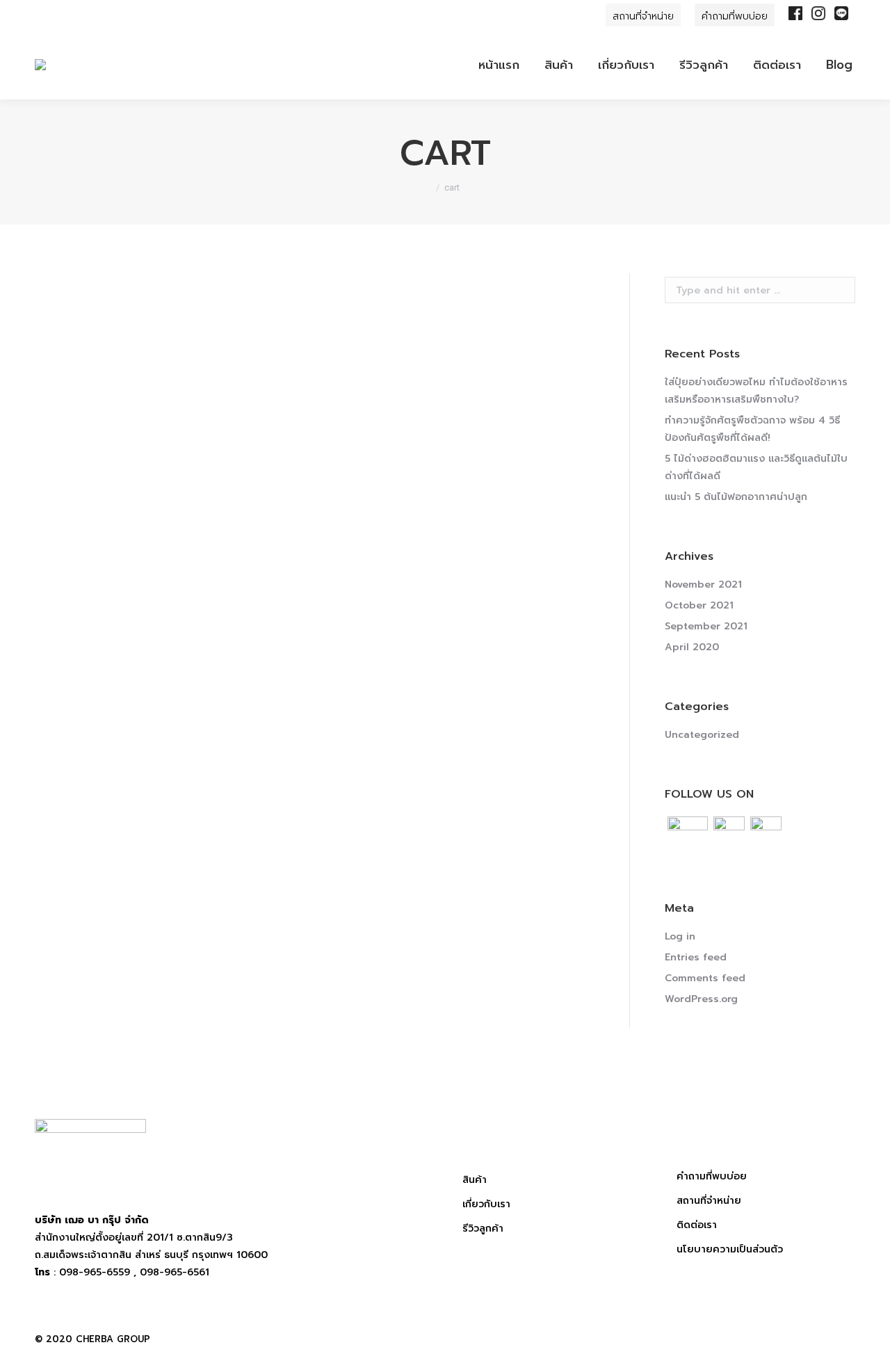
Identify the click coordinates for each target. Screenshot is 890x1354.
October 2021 (699, 605)
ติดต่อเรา (697, 1225)
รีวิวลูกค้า (482, 1228)
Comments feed (705, 978)
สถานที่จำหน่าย (709, 1200)
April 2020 (692, 647)
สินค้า (474, 1179)
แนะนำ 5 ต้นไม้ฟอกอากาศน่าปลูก (736, 497)
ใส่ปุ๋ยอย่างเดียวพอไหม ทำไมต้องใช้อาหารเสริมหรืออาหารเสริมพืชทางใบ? (756, 391)
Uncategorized (702, 734)
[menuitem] (499, 64)
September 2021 (706, 626)
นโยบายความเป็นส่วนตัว (730, 1249)
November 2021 (703, 584)
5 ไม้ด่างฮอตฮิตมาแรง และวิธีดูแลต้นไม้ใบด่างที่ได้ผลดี (756, 467)
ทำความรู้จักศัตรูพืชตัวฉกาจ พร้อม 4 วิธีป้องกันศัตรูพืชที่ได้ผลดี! (752, 429)
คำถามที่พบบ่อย (712, 1176)
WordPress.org (701, 999)
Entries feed (696, 957)
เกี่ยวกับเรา (486, 1204)
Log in (680, 936)
